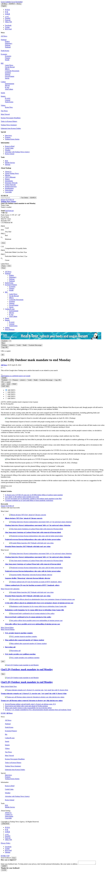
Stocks (7, 78)
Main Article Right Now (9, 686)
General (7, 100)
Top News (4, 111)
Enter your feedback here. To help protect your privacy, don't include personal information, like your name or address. (39, 864)
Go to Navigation (17, 2)
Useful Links (9, 148)
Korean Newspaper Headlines (10, 118)
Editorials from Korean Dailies (11, 128)
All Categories (14, 589)
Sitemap (7, 164)
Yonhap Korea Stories (12, 139)
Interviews (8, 135)
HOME (3, 713)
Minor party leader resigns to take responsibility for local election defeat (28, 708)
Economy (4, 54)
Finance (7, 58)
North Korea (5, 51)
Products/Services (11, 186)
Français (7, 838)
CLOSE (4, 870)
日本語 (7, 832)
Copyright (8, 192)
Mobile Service (10, 163)
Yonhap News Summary (9, 125)
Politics (7, 41)
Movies (7, 85)
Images (3, 96)
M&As (7, 69)
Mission (7, 175)
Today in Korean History (9, 121)
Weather (7, 150)
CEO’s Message (10, 177)
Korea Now (9, 107)
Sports (3, 93)
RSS (6, 161)
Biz (6, 734)
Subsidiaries (9, 181)
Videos (3, 105)
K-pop (7, 87)
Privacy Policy (5, 843)
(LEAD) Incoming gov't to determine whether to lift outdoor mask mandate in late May (33, 498)
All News (4, 36)
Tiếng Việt (8, 839)
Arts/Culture (9, 89)
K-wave (7, 98)
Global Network (10, 184)
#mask (3, 200)
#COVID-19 (9, 200)
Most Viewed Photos (7, 629)
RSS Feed (8, 29)
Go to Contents (6, 2)
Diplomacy (8, 43)
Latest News (9, 65)
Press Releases (9, 329)
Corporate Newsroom (12, 71)
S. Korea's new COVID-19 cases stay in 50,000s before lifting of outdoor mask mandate (34, 495)
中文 (6, 830)
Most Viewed (5, 114)
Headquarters (9, 188)
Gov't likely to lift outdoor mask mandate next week (22, 497)
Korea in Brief (9, 146)
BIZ (2, 63)
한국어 (7, 827)
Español (7, 836)
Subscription (9, 190)
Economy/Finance (11, 285)
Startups (7, 74)
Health (7, 60)
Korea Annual (9, 154)
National (3, 40)
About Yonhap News (12, 173)
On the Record (10, 67)
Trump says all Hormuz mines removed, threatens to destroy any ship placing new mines (32, 700)
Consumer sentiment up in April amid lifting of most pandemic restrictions (29, 500)
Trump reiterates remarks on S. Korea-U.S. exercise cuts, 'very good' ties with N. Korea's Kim (33, 693)
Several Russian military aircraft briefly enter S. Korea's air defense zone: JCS (30, 704)
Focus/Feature (9, 76)
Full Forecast (9, 211)
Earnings (8, 73)
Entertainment (9, 84)
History (7, 179)
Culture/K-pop (9, 309)
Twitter (7, 27)
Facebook (8, 25)
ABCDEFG (11, 390)
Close (14, 858)
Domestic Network (11, 183)
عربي (7, 834)
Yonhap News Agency (8, 201)
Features (7, 137)
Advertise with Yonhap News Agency (17, 152)
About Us (8, 171)
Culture (3, 82)
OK (3, 355)
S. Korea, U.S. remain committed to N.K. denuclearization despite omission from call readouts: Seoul (38, 710)
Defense (7, 45)
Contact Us (8, 814)
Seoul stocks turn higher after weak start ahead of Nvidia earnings (26, 706)
